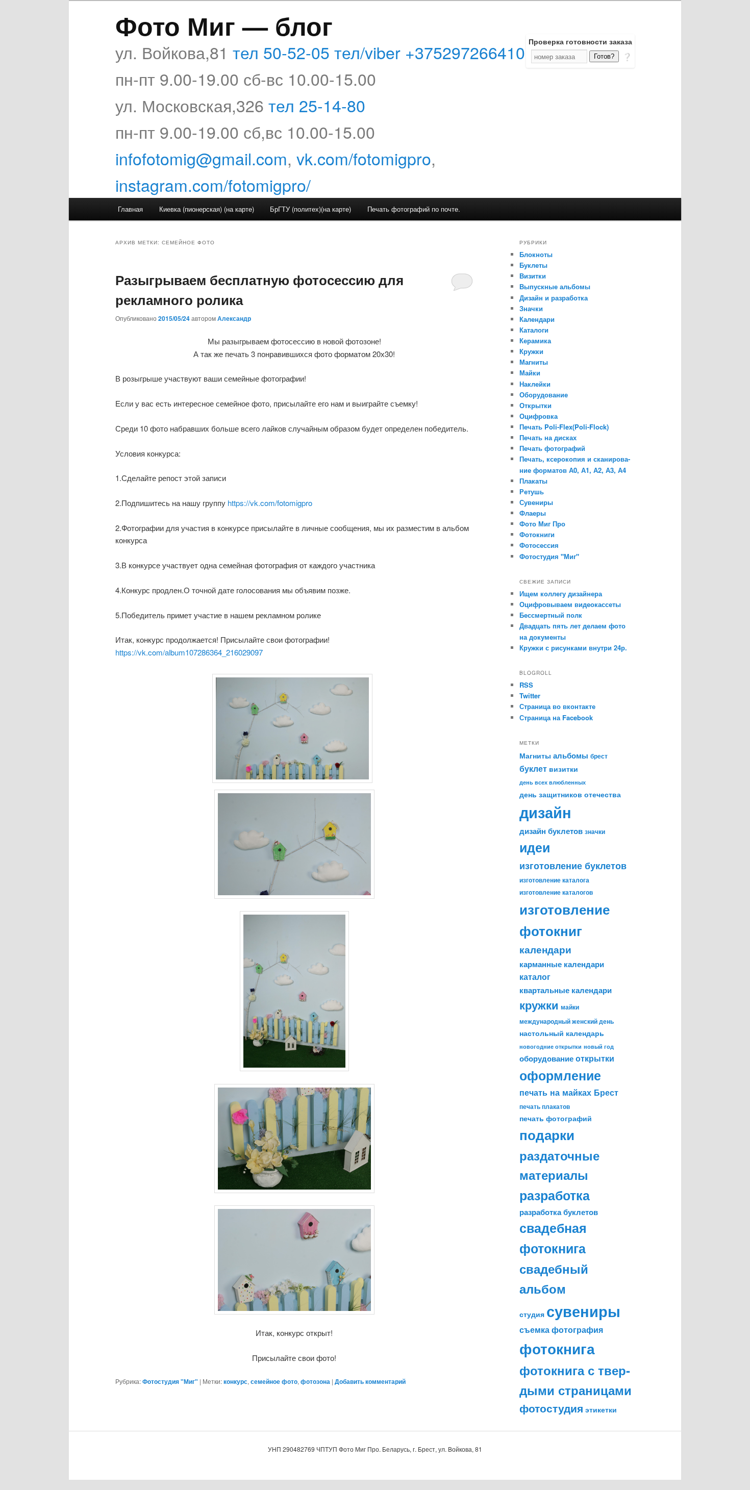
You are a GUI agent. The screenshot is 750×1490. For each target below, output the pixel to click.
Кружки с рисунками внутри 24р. (573, 647)
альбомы (570, 755)
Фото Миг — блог (224, 25)
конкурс (235, 1381)
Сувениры (536, 502)
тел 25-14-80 (316, 105)
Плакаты (533, 481)
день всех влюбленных (552, 782)
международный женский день (566, 1021)
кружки (539, 1005)
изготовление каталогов (556, 892)
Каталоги (533, 330)
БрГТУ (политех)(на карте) (310, 209)
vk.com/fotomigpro (363, 158)
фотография (577, 1329)
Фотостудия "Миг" (170, 1381)
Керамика (535, 340)
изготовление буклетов (573, 865)
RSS (526, 685)
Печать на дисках (548, 437)
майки (570, 1007)
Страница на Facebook (556, 717)
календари (545, 949)
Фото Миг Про (542, 523)
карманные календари (561, 964)
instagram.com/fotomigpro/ (213, 184)
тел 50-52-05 (281, 52)
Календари (537, 319)
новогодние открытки (550, 1046)
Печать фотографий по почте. (413, 209)
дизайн (545, 812)
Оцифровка (538, 416)
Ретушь (531, 491)
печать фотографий (555, 1118)
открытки (595, 1058)
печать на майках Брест (568, 1092)
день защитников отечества (570, 794)
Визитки (532, 276)
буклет (533, 768)
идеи (534, 847)
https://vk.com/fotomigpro (270, 502)
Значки (531, 308)
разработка (554, 1195)
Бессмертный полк (550, 615)
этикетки (601, 1409)
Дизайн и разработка (553, 297)
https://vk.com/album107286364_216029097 (189, 652)
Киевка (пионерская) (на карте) (206, 209)
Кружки (531, 351)
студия (531, 1314)
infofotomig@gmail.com (201, 158)
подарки (546, 1134)
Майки (529, 372)
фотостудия (551, 1408)
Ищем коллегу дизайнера (560, 593)
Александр (234, 318)
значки (595, 831)
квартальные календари (565, 990)
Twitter (529, 695)
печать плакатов (544, 1106)
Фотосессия (539, 545)
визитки (563, 769)
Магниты (533, 362)
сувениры (583, 1311)
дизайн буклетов (551, 831)
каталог (535, 976)
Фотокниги (537, 534)
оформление (560, 1075)
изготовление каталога (554, 880)
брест (599, 756)
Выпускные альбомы (554, 286)
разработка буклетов (558, 1212)
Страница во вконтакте (557, 706)
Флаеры (532, 513)
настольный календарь (561, 1033)
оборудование (546, 1058)
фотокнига (557, 1348)
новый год (599, 1046)
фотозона (315, 1381)
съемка (534, 1329)
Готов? (604, 56)
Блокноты (536, 254)
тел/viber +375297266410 (429, 52)
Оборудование (543, 394)
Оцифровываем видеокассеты (570, 604)
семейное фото (274, 1381)
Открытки (535, 405)
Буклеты (533, 265)
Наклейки (535, 384)
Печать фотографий (552, 448)
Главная (130, 209)
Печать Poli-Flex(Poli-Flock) (564, 427)
